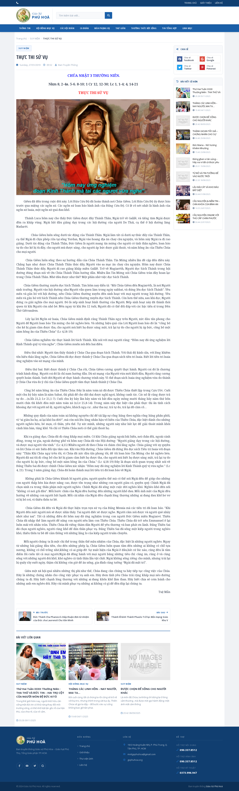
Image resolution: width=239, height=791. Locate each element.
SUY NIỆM (35, 38)
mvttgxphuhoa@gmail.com (142, 754)
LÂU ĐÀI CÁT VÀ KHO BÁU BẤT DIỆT (206, 188)
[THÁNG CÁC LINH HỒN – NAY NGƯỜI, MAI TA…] (93, 661)
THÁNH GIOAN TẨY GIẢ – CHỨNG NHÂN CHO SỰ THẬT (205, 132)
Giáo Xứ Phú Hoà (214, 786)
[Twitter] (35, 766)
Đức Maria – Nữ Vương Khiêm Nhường (204, 146)
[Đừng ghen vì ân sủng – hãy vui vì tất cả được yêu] (183, 162)
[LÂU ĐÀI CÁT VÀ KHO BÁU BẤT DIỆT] (183, 190)
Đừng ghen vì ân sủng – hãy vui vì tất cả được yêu (206, 160)
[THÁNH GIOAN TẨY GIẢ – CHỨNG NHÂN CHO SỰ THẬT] (183, 134)
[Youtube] (27, 766)
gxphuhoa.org (135, 759)
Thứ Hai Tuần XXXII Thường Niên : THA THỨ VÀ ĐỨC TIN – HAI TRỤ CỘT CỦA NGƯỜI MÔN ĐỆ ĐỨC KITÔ (40, 692)
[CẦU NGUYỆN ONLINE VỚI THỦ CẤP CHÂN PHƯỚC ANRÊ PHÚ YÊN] (183, 218)
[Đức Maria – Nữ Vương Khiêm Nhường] (183, 148)
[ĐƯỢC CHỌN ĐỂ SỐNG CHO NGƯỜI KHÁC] (145, 661)
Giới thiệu (206, 2)
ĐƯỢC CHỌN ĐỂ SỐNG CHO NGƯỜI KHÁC (143, 690)
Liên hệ (219, 2)
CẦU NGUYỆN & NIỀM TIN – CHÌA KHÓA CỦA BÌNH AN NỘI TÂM (206, 202)
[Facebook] (19, 766)
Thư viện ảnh (86, 758)
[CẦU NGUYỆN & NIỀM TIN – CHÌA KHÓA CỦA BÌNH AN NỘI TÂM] (183, 204)
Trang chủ (190, 2)
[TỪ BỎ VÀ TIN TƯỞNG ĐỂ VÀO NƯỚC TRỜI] (183, 176)
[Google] (42, 766)
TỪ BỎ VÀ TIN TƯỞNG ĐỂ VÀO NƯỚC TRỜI (205, 174)
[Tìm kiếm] (108, 15)
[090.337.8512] (17, 3)
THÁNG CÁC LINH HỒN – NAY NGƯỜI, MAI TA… (93, 690)
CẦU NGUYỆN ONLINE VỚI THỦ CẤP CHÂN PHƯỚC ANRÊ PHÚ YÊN (206, 216)
